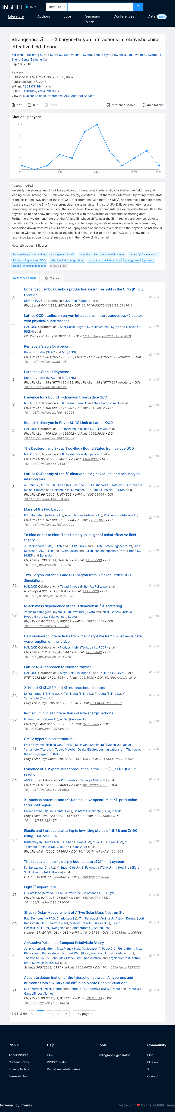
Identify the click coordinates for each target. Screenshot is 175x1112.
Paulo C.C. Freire (113, 948)
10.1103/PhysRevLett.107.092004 (49, 524)
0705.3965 (91, 724)
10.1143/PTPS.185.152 (116, 759)
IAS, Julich (54, 546)
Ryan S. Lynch (34, 962)
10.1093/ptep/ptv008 (93, 877)
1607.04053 (95, 621)
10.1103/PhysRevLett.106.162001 (49, 412)
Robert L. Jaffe (34, 352)
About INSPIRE (19, 1055)
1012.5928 (97, 433)
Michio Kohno (33, 811)
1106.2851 (97, 520)
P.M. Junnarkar (98, 485)
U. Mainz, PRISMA (112, 490)
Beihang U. (35, 54)
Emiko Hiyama (34, 744)
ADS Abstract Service (79, 96)
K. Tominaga (69, 693)
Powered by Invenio (16, 1105)
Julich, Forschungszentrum (112, 546)
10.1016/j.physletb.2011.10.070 (47, 565)
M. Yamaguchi (34, 693)
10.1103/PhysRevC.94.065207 (46, 626)
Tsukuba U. (84, 673)
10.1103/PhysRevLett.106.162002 (49, 438)
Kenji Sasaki (68, 327)
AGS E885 (31, 780)
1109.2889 (90, 459)
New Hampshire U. (107, 403)
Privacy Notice (19, 1069)
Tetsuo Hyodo (103, 54)
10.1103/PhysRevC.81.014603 (100, 851)
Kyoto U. (84, 300)
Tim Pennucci (88, 918)
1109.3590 (94, 560)
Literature (16, 16)
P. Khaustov (69, 780)
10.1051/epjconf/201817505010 (107, 336)
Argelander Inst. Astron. (125, 958)
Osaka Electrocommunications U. (100, 749)
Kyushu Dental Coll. (57, 811)
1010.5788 (91, 932)
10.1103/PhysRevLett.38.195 (45, 361)
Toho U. (106, 867)
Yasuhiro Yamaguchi (38, 612)
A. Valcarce (73, 893)
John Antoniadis (35, 948)
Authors (43, 16)
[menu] (159, 7)
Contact (152, 1076)
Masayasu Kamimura (89, 744)
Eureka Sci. (101, 923)
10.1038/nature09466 (126, 932)
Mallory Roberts (81, 923)
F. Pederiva (92, 989)
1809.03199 (32, 86)
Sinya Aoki (67, 673)
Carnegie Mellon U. (93, 780)
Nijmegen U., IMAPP (48, 754)
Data (151, 16)
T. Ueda (100, 693)
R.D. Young (111, 515)
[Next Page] (66, 1013)
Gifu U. (49, 867)
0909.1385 (102, 815)
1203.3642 (94, 652)
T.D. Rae (92, 490)
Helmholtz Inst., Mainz (67, 490)
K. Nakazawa (33, 867)
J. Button (63, 846)
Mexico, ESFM (53, 893)
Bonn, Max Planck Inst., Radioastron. (73, 948)
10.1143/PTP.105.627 (106, 703)
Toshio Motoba (65, 749)
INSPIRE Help (56, 1062)
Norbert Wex (71, 953)
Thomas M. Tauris (36, 958)
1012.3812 (97, 408)
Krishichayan (33, 842)
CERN (44, 485)
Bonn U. (45, 555)
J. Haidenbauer (34, 546)
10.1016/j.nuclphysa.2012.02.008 (48, 596)
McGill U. (52, 962)
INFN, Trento (53, 989)
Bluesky (152, 1062)
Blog (150, 1055)
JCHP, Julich (78, 546)
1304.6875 (84, 967)
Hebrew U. (49, 719)
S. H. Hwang (32, 872)
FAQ (50, 1055)
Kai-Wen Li (19, 54)
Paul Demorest (34, 918)
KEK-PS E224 (33, 300)
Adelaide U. (54, 515)
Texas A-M (52, 842)
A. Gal (64, 719)
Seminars (92, 16)
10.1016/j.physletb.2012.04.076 (47, 657)
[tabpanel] (87, 652)
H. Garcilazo (32, 893)
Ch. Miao (133, 485)
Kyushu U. (113, 744)
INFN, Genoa (111, 612)
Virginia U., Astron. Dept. (117, 918)
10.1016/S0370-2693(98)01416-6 (107, 305)
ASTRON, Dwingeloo (51, 928)
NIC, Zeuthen (76, 485)
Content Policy (19, 1062)
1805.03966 (95, 494)
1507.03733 (91, 897)
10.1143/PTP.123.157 (40, 820)
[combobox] (100, 7)
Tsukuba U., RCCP (94, 647)
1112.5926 (91, 591)
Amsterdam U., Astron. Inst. (91, 928)
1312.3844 (94, 998)
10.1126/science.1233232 (121, 967)
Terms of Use (18, 1076)
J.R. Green (58, 485)
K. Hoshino (121, 867)
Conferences (124, 16)
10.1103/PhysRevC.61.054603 (46, 789)
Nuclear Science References (43, 96)
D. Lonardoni (33, 989)
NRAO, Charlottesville (61, 918)
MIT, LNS (68, 352)
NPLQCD (30, 403)
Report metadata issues (63, 1069)
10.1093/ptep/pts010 (120, 677)
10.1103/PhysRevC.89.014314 (46, 1003)
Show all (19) (58, 265)
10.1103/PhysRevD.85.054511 (46, 463)
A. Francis (31, 485)
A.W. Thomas (74, 515)
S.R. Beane (66, 403)
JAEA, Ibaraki (112, 811)
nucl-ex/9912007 (94, 785)
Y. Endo (62, 867)
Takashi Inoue (69, 429)
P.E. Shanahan (34, 515)
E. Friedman (32, 719)
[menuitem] (166, 7)
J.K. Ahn (71, 300)
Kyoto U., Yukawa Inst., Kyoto (70, 54)
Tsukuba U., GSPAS (112, 673)
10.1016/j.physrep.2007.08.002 (47, 728)
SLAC (51, 352)
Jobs (67, 16)
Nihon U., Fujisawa (94, 429)
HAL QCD (30, 327)
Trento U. (75, 989)
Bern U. (81, 403)
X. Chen (67, 842)
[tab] (24, 278)
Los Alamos (45, 993)
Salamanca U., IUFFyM (98, 893)
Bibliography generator (114, 1055)
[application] (87, 149)
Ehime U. (52, 693)
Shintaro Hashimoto (87, 811)
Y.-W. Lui (99, 842)
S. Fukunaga (90, 867)
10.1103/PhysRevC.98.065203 (41, 91)
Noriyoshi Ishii (69, 647)
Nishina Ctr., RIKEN (59, 744)
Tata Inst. (117, 485)
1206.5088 (86, 677)
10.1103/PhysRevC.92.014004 (46, 902)
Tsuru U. (46, 698)
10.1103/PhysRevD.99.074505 (46, 499)
